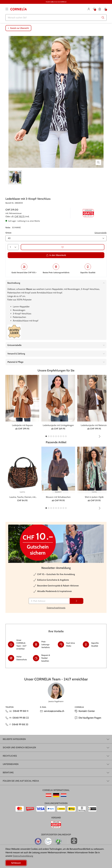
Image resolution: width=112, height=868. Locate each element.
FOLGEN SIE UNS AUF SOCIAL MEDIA (21, 781)
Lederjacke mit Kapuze (22, 425)
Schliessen (16, 863)
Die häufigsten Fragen (90, 717)
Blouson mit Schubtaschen (58, 497)
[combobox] (56, 17)
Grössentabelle (101, 232)
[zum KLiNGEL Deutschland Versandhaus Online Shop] (56, 795)
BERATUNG (8, 772)
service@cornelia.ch (54, 711)
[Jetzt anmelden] (76, 601)
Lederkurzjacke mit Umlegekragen (58, 425)
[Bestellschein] (99, 9)
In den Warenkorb (57, 255)
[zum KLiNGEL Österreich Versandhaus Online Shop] (48, 795)
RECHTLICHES (10, 756)
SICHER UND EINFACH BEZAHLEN (19, 747)
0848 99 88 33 (20, 724)
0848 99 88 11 (20, 711)
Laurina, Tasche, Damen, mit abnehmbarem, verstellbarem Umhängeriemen (22, 497)
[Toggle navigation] (6, 9)
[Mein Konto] (88, 9)
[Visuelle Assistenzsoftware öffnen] (72, 840)
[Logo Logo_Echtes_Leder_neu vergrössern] (14, 332)
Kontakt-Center (87, 711)
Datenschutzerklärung (23, 856)
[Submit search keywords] (103, 17)
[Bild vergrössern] (98, 162)
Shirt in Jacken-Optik (94, 497)
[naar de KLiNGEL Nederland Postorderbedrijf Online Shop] (63, 795)
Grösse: (8, 232)
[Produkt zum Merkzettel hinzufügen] (62, 247)
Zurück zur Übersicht (19, 28)
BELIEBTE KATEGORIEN (14, 739)
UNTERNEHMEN (10, 764)
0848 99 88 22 (20, 717)
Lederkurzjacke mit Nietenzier (94, 425)
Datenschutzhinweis (56, 607)
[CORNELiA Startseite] (18, 9)
